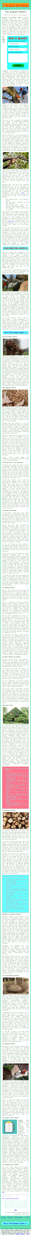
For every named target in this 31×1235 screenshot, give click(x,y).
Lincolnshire (24, 1156)
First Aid (10, 221)
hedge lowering (12, 1153)
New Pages (10, 1217)
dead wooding (15, 1139)
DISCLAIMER (27, 9)
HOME (11, 9)
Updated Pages (19, 1217)
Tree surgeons (14, 70)
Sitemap (3, 1217)
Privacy (27, 1217)
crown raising (16, 1144)
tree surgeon (20, 34)
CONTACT (21, 9)
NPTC (23, 192)
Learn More (20, 1234)
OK (28, 1234)
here (3, 1192)
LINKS (14, 9)
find (7, 1167)
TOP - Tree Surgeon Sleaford (10, 1198)
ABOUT (18, 9)
